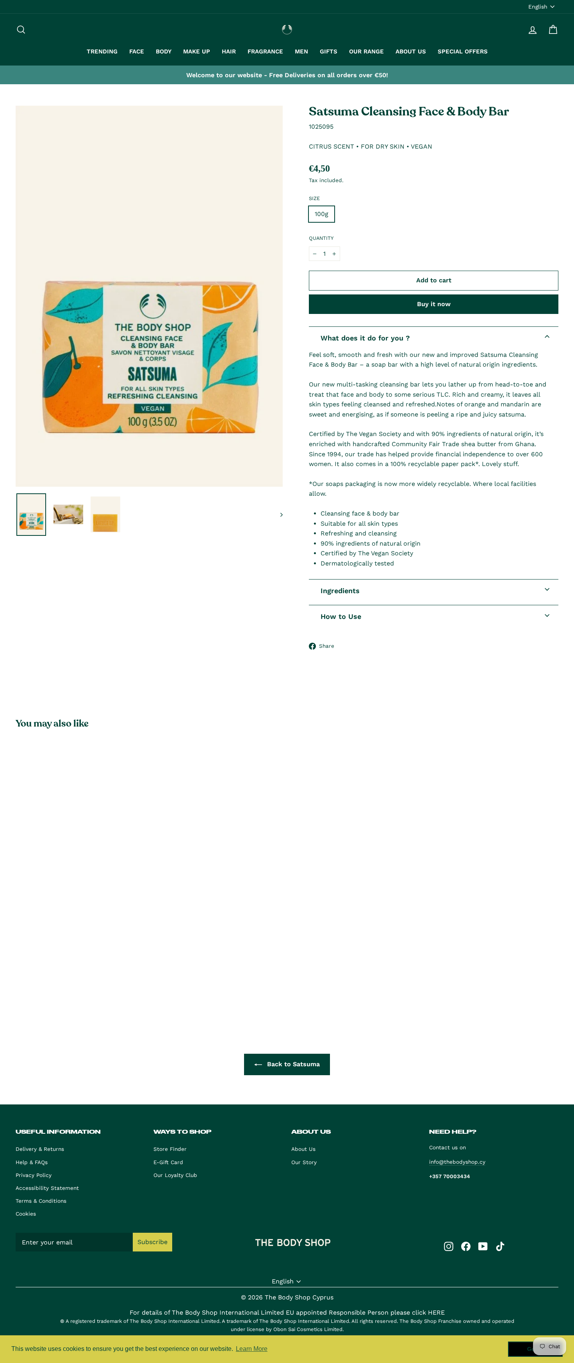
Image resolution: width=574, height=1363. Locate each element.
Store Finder (170, 1149)
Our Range (366, 51)
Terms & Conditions (41, 1201)
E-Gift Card (168, 1162)
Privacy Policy (34, 1175)
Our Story (304, 1162)
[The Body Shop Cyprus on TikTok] (500, 1246)
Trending (102, 51)
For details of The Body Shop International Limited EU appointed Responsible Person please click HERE (287, 1312)
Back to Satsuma (292, 1064)
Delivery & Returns (40, 1149)
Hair (229, 51)
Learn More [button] (251, 1348)
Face (136, 51)
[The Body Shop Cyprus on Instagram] (448, 1246)
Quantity (321, 238)
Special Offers (463, 51)
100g (321, 214)
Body (163, 51)
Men (301, 51)
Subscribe (152, 1242)
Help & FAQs (32, 1162)
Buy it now (434, 304)
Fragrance (265, 51)
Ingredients (340, 591)
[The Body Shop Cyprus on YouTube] (483, 1246)
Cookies (26, 1214)
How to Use (341, 616)
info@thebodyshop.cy (457, 1162)
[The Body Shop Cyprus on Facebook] (466, 1246)
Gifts (328, 51)
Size (314, 198)
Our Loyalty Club (175, 1175)
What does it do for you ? (365, 338)
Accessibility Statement (47, 1188)
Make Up (196, 51)
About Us (411, 51)
